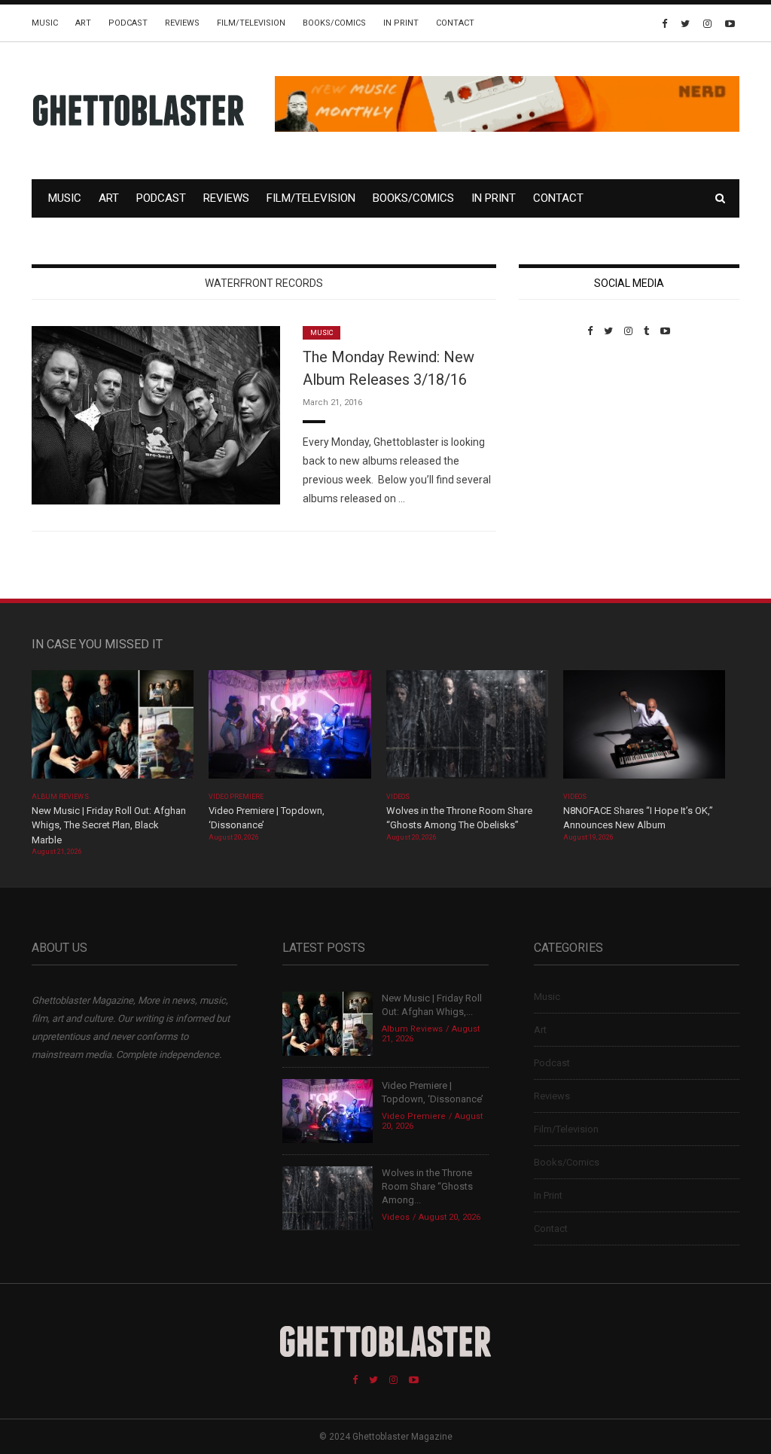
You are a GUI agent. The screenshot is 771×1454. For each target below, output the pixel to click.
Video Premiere (236, 796)
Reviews (182, 23)
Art (83, 23)
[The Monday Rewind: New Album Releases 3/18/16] (156, 414)
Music (45, 23)
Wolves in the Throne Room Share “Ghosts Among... (427, 1186)
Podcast (128, 23)
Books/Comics (334, 23)
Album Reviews (60, 796)
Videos (398, 796)
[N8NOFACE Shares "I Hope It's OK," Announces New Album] (644, 729)
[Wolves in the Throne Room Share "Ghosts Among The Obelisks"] (467, 729)
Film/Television (251, 23)
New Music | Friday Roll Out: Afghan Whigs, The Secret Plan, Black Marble (109, 825)
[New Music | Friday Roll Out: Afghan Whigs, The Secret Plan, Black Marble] (113, 729)
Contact (455, 23)
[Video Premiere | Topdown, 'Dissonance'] (289, 729)
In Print (401, 23)
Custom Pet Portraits (563, 440)
